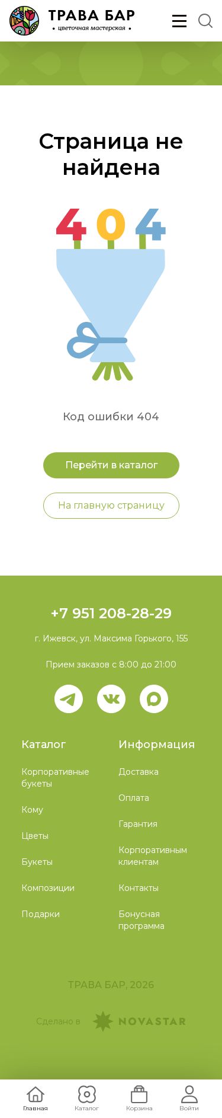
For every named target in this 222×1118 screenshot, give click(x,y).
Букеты (37, 862)
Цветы (35, 835)
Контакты (138, 888)
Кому (32, 809)
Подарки (40, 914)
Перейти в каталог (111, 465)
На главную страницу (111, 505)
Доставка (138, 771)
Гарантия (137, 824)
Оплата (133, 798)
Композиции (48, 888)
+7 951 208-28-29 (111, 613)
